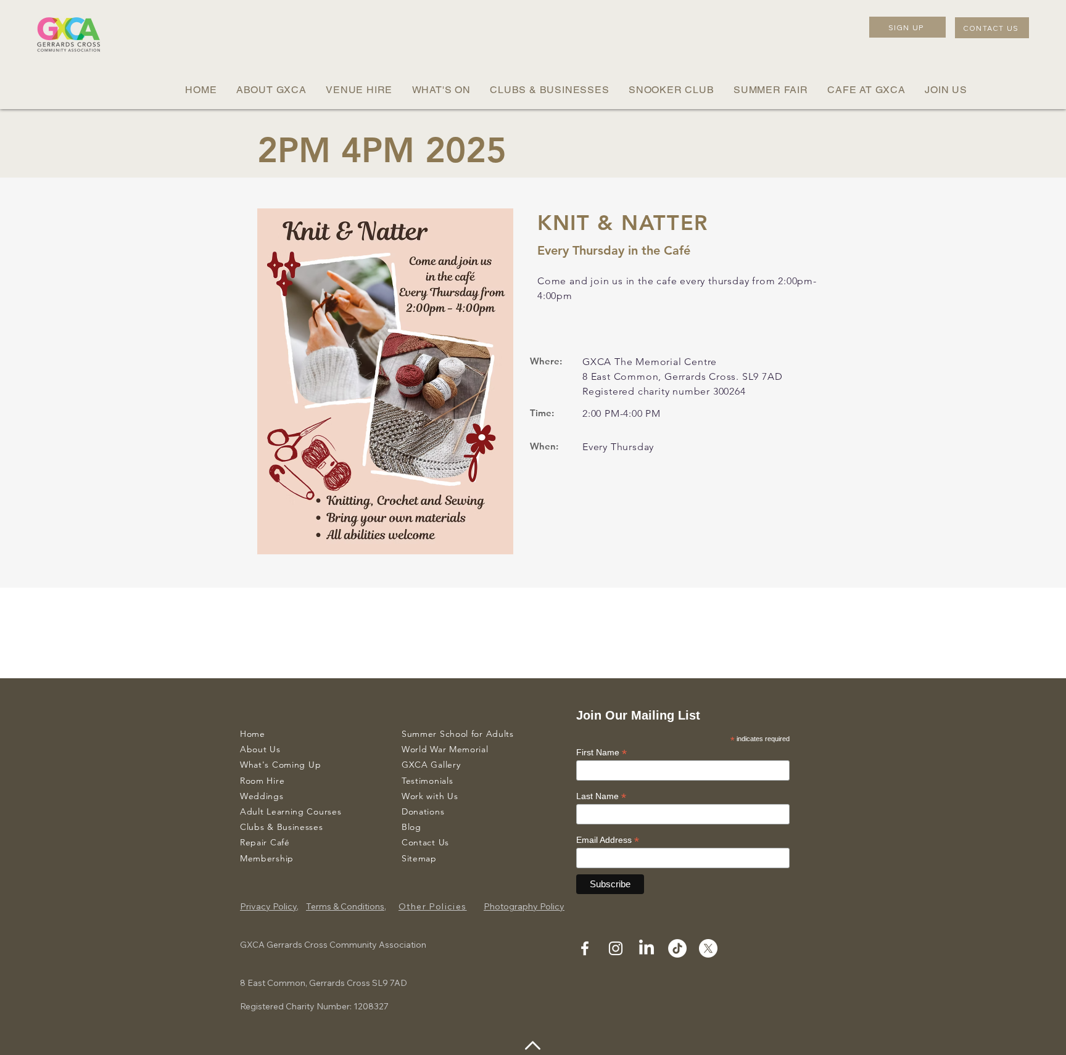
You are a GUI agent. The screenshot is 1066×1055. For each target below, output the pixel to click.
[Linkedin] (646, 948)
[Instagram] (615, 948)
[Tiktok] (677, 948)
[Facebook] (585, 948)
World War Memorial (445, 749)
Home (252, 733)
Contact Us (425, 842)
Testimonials (427, 780)
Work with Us (430, 796)
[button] (271, 90)
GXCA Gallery (431, 764)
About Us (260, 749)
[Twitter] (708, 948)
